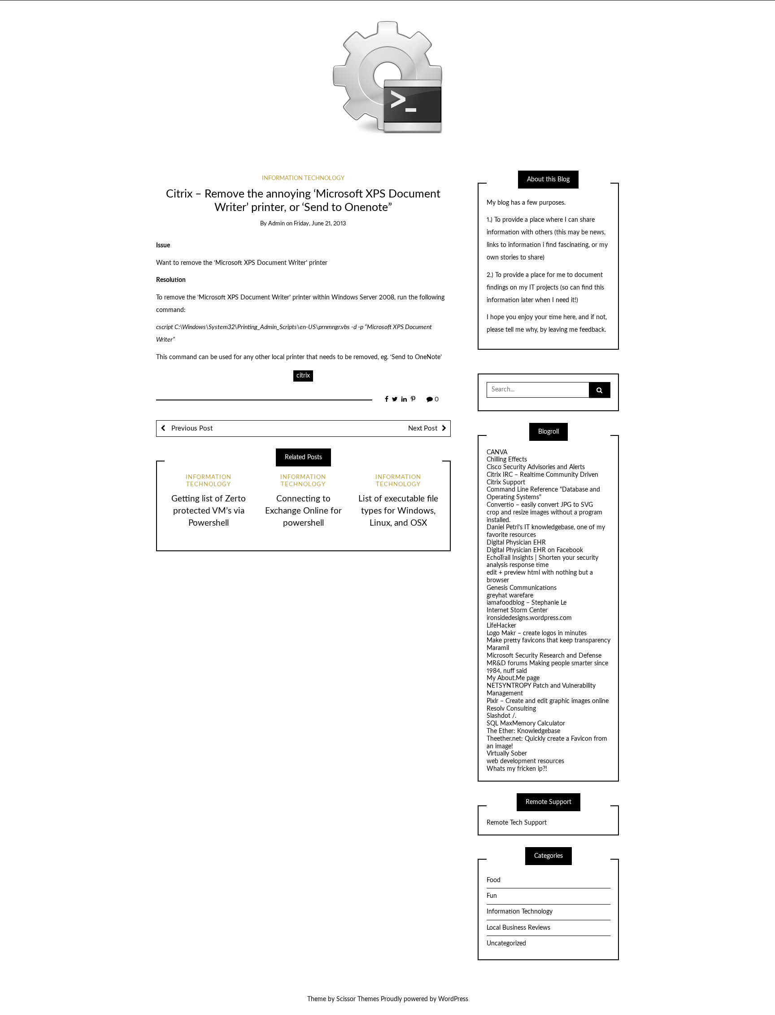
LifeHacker (501, 626)
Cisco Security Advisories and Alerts (536, 467)
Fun (492, 896)
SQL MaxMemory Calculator (526, 724)
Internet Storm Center (517, 610)
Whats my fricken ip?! (517, 769)
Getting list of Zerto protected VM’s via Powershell (208, 511)
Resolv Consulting (511, 709)
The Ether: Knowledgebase (523, 731)
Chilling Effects (507, 460)
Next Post (422, 428)
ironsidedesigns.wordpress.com (529, 618)
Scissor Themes (357, 999)
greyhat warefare (510, 596)
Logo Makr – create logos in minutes (537, 633)
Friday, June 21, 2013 (320, 224)
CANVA (497, 452)
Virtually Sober (507, 754)
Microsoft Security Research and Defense (544, 656)
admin (276, 224)
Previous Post (191, 428)
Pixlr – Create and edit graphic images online (548, 701)
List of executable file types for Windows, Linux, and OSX (398, 511)
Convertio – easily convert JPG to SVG (540, 505)
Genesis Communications (522, 588)
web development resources (525, 761)
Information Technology (303, 178)
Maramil (498, 648)
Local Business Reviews (518, 928)
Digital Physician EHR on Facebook (535, 550)
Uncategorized (506, 943)
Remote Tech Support (517, 823)
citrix (303, 376)
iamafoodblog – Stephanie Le (526, 603)
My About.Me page (513, 678)
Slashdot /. (501, 716)
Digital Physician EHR (516, 543)
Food (494, 880)
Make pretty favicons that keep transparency (548, 640)
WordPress (453, 999)
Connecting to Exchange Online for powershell (303, 511)
